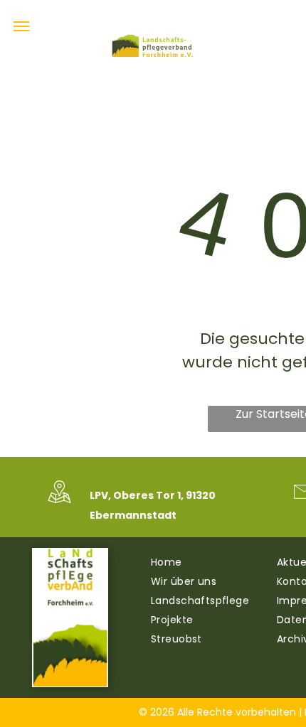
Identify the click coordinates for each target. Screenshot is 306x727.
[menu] (21, 26)
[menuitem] (207, 562)
